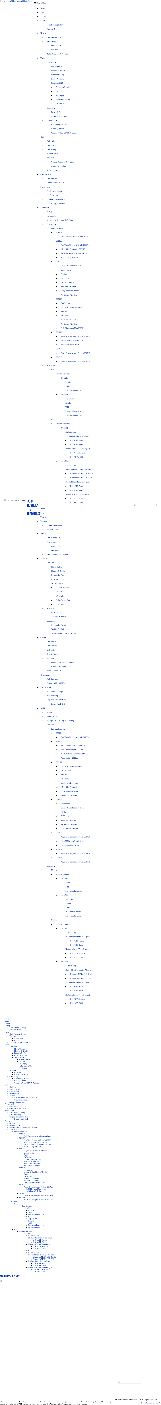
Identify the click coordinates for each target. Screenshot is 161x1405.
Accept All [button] (157, 1403)
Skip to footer (27, 1)
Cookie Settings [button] (146, 1403)
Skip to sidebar (16, 1)
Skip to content (5, 1)
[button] (83, 3)
